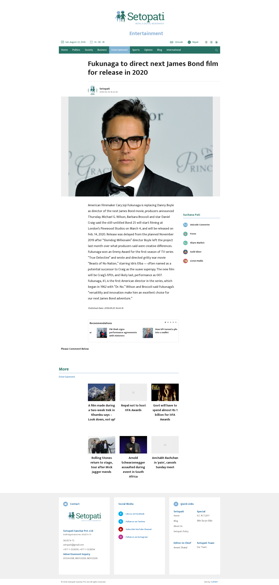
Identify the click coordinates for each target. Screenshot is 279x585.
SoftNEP (214, 582)
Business (102, 50)
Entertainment (119, 50)
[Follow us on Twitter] (211, 42)
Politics (76, 50)
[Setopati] (84, 517)
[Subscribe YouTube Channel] (216, 42)
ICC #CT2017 (203, 516)
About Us (178, 526)
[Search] (216, 50)
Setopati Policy (181, 531)
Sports (136, 50)
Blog (159, 50)
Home (176, 516)
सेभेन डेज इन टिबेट (204, 521)
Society (89, 50)
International (174, 50)
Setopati (105, 89)
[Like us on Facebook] (206, 42)
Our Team (202, 547)
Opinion (148, 50)
